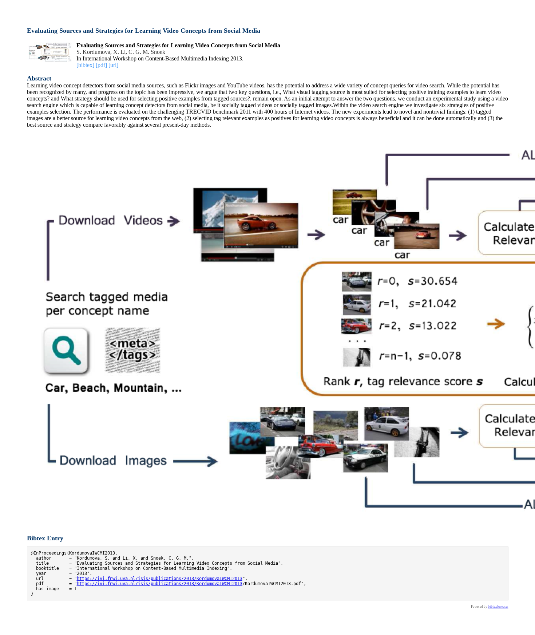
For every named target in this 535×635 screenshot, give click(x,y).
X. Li (119, 52)
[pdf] (101, 65)
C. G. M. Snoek (146, 52)
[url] (113, 65)
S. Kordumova (93, 52)
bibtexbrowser (498, 606)
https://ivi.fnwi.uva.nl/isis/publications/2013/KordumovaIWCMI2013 (159, 578)
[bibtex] (85, 65)
